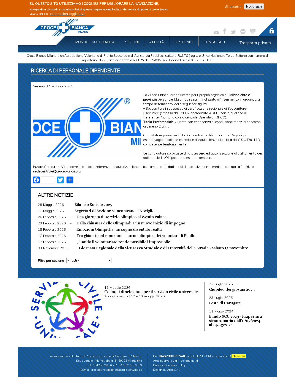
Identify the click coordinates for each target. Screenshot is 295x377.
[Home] (64, 27)
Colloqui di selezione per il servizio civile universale (151, 291)
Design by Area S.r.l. (166, 369)
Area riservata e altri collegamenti (175, 360)
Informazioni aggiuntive (67, 13)
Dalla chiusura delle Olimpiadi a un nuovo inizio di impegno (130, 223)
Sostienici (183, 42)
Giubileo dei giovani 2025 (232, 289)
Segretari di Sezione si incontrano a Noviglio (115, 210)
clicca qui (239, 356)
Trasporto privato (255, 42)
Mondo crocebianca (95, 42)
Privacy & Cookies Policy (169, 365)
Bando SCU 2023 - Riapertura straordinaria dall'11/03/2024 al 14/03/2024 (235, 320)
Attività (156, 42)
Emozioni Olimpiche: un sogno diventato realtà (119, 229)
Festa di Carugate (225, 303)
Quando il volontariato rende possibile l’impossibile (123, 242)
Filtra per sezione (51, 260)
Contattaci (214, 42)
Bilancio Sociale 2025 (93, 204)
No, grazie (254, 6)
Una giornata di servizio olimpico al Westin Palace (121, 217)
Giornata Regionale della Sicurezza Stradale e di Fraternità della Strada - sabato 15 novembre (163, 248)
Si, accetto (233, 6)
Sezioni (132, 42)
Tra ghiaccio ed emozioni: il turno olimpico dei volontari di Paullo (135, 235)
